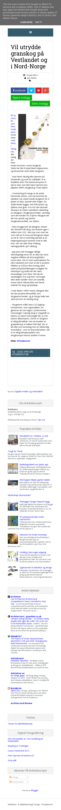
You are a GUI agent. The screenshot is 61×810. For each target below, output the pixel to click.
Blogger (34, 790)
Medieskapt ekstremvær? (19, 495)
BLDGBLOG (16, 688)
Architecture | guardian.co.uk (26, 616)
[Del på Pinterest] (38, 90)
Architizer (16, 596)
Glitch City (15, 690)
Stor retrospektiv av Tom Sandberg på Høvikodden (25, 739)
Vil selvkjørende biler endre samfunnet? (32, 518)
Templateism (47, 804)
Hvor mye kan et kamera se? (21, 755)
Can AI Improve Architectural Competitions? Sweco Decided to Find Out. (28, 601)
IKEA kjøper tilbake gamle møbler (35, 479)
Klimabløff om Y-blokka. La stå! (34, 436)
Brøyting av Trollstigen (18, 745)
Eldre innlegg (40, 103)
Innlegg (14, 777)
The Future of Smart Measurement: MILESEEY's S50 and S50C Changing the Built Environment (29, 641)
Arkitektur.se (18, 673)
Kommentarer (17, 782)
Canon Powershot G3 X (18, 750)
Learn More (26, 22)
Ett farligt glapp (18, 675)
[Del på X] (31, 90)
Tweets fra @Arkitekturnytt (20, 723)
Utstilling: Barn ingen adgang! (33, 552)
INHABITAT (16, 636)
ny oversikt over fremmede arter (13, 123)
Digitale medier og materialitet (29, 391)
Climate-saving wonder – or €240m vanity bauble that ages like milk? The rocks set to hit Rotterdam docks (30, 621)
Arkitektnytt (17, 658)
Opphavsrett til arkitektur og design (36, 567)
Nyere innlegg (21, 97)
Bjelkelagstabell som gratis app (34, 464)
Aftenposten (23, 340)
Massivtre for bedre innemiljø (33, 534)
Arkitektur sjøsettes (20, 660)
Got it (38, 22)
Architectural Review (21, 703)
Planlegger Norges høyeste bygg (35, 501)
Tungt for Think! (15, 451)
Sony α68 (12, 760)
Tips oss (41, 419)
